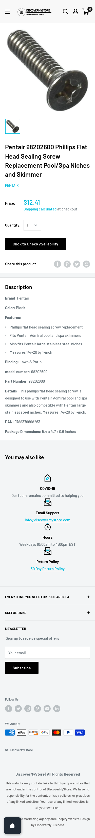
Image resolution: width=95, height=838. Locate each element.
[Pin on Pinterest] (67, 264)
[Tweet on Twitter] (76, 264)
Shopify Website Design (73, 819)
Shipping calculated (40, 209)
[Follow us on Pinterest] (37, 708)
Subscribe (22, 667)
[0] (86, 12)
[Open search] (65, 11)
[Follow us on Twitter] (18, 708)
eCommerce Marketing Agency (27, 819)
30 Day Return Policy (48, 568)
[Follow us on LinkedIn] (56, 708)
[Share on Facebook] (57, 264)
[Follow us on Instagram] (27, 708)
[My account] (75, 11)
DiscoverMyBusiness (49, 825)
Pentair (12, 185)
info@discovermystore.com (47, 520)
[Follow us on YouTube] (47, 708)
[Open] (12, 825)
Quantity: (13, 225)
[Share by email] (86, 264)
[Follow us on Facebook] (8, 708)
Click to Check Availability (35, 243)
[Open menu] (7, 12)
